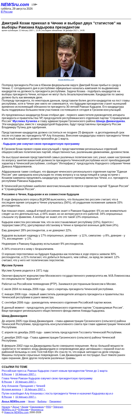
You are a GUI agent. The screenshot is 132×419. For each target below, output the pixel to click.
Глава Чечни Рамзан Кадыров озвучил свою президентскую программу (47, 378)
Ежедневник (37, 406)
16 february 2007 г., (26, 374)
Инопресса (37, 409)
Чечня (31, 401)
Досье (15, 406)
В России (7, 11)
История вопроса (11, 389)
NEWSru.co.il (9, 409)
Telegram (58, 406)
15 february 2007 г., (26, 396)
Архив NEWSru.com (66, 80)
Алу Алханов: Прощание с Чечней (23, 385)
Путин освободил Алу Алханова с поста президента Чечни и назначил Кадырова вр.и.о (57, 393)
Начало (6, 406)
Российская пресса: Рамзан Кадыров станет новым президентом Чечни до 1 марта (54, 370)
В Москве (23, 409)
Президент (55, 401)
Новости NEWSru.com (16, 412)
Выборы (42, 401)
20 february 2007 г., (26, 381)
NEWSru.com (15, 4)
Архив (24, 406)
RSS (48, 406)
